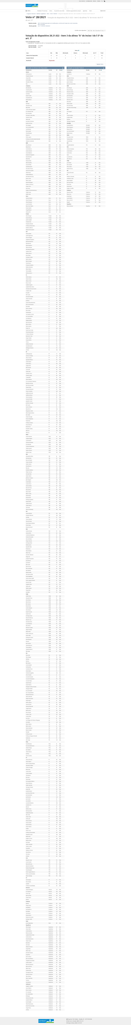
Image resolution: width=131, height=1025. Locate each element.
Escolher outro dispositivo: (80, 30)
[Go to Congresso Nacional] (32, 5)
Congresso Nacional (31, 13)
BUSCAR (103, 10)
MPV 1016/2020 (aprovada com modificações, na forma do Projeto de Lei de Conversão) (57, 23)
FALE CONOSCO (82, 1)
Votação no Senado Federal (76, 68)
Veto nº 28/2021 (53, 13)
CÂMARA (98, 1)
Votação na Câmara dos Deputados (37, 68)
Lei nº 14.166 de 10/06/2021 (44, 26)
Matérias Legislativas (41, 13)
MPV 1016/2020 (41, 24)
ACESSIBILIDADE (89, 1)
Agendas (85, 11)
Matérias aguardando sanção (73, 11)
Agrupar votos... (100, 64)
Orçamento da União (59, 11)
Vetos (50, 11)
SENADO (94, 1)
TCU (102, 1)
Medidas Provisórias (42, 11)
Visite (90, 11)
